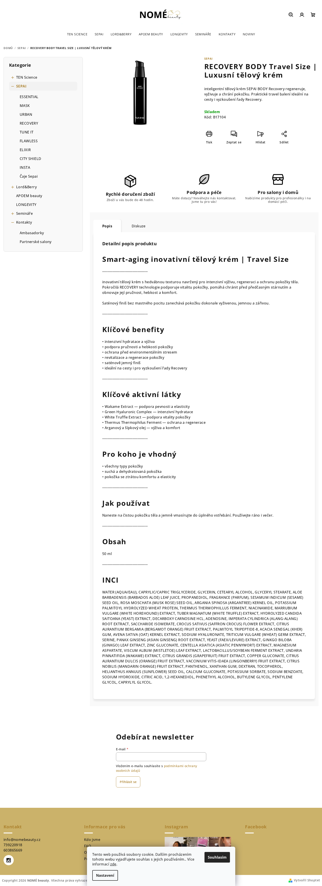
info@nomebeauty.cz (22, 839)
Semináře (24, 213)
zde (113, 864)
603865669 (13, 850)
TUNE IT (27, 132)
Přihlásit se (128, 782)
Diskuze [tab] (139, 226)
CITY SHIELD (30, 158)
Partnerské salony (36, 241)
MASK (25, 105)
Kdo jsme (92, 839)
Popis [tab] (107, 226)
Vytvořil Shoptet (307, 880)
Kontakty (24, 222)
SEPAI (21, 86)
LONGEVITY (26, 204)
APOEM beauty (29, 195)
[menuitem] (77, 34)
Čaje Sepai (29, 176)
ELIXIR (25, 149)
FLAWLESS (29, 141)
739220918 (13, 844)
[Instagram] (9, 860)
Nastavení (105, 875)
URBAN (26, 114)
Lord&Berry (26, 186)
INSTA (25, 167)
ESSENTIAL (29, 96)
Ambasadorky (32, 232)
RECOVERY (29, 123)
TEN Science (26, 77)
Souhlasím (217, 857)
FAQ (87, 846)
